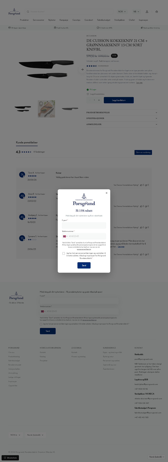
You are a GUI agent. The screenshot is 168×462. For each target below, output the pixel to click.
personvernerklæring (84, 249)
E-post (65, 220)
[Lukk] (106, 193)
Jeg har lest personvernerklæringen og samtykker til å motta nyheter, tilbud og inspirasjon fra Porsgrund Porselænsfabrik (86, 255)
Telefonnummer (68, 231)
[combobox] (65, 236)
